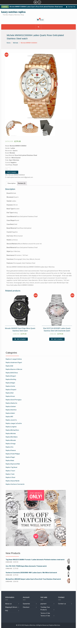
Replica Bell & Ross (12, 373)
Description (12, 183)
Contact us (62, 604)
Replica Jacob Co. (11, 420)
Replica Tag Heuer (11, 467)
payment (43, 604)
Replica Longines (11, 427)
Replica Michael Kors (12, 430)
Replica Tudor (10, 474)
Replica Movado (11, 440)
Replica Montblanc (12, 437)
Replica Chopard (11, 389)
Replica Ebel (9, 393)
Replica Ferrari (10, 396)
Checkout (26, 607)
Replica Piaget (10, 457)
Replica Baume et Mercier (14, 369)
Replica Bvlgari (10, 383)
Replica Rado (10, 460)
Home (9, 43)
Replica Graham (11, 406)
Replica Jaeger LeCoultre (14, 423)
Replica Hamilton (11, 410)
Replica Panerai (11, 450)
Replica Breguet (11, 376)
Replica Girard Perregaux (13, 399)
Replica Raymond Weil (13, 464)
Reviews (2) (21, 183)
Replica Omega (10, 443)
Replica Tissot (10, 471)
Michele (15, 43)
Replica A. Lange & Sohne (14, 359)
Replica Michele (11, 433)
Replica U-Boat (10, 477)
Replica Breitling (11, 379)
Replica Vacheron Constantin (15, 484)
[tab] (11, 183)
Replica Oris (9, 447)
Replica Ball (9, 366)
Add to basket (11, 172)
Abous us (8, 604)
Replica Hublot (10, 413)
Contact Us (71, 7)
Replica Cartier (10, 386)
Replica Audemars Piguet (14, 362)
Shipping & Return (11, 607)
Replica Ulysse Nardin (12, 481)
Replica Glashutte (11, 403)
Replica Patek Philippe (13, 454)
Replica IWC (9, 416)
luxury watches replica (13, 12)
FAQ (6, 611)
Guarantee (26, 604)
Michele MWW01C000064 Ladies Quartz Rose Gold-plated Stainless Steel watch (36, 7)
